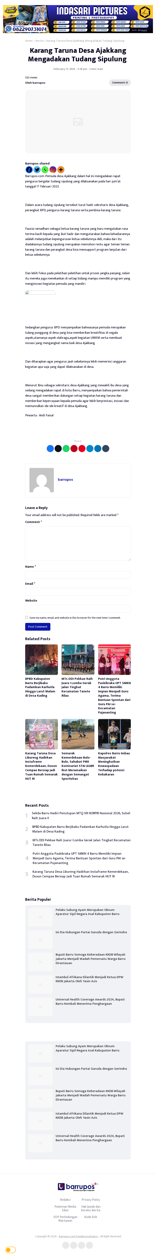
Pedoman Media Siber (65, 1208)
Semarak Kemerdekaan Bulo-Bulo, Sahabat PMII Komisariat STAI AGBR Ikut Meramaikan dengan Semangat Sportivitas (78, 766)
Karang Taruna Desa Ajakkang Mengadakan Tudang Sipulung (78, 54)
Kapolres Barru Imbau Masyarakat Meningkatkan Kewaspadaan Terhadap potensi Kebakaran (114, 764)
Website (31, 601)
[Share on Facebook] (50, 448)
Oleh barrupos (35, 82)
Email (30, 584)
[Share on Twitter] (58, 448)
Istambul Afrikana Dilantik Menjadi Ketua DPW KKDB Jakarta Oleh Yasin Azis (89, 979)
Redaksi (65, 1199)
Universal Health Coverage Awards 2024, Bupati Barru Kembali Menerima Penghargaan (90, 1002)
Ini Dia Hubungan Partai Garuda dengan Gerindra (91, 932)
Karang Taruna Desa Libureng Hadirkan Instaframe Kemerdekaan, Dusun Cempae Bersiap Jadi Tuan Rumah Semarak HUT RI (41, 766)
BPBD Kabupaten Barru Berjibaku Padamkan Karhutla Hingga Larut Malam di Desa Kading (40, 687)
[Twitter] (37, 169)
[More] (60, 169)
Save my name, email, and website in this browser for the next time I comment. (75, 617)
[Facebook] (29, 169)
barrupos (65, 479)
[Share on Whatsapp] (66, 448)
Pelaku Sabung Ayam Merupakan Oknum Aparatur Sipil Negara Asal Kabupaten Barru (87, 912)
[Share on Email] (74, 448)
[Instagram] (52, 169)
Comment (33, 522)
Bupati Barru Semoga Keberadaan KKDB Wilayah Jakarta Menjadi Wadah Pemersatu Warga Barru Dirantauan (91, 959)
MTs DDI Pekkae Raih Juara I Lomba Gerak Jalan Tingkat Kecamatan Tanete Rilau (77, 687)
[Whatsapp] (45, 169)
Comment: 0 (120, 82)
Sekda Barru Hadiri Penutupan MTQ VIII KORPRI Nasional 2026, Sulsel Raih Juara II (81, 815)
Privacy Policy (91, 1199)
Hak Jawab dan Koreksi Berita (90, 1208)
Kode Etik (90, 1217)
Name (30, 567)
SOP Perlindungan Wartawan (65, 1218)
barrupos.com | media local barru (78, 1236)
